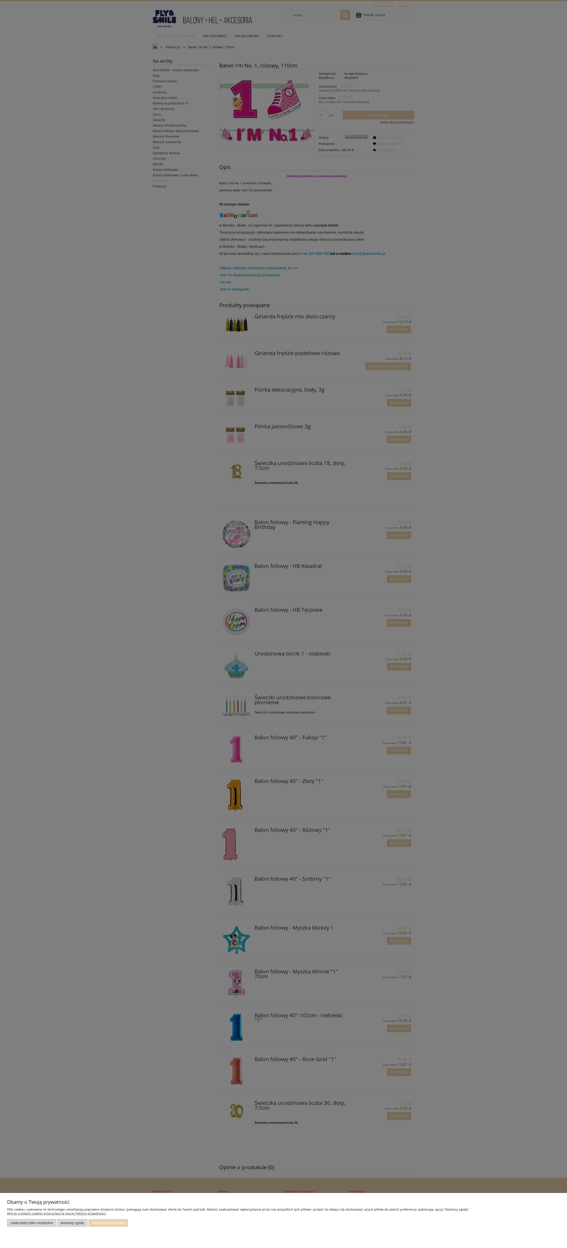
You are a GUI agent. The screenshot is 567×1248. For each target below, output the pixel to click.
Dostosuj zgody (72, 1223)
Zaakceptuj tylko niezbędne (31, 1223)
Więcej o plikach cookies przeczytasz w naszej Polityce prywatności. (57, 1213)
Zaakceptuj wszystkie (108, 1223)
